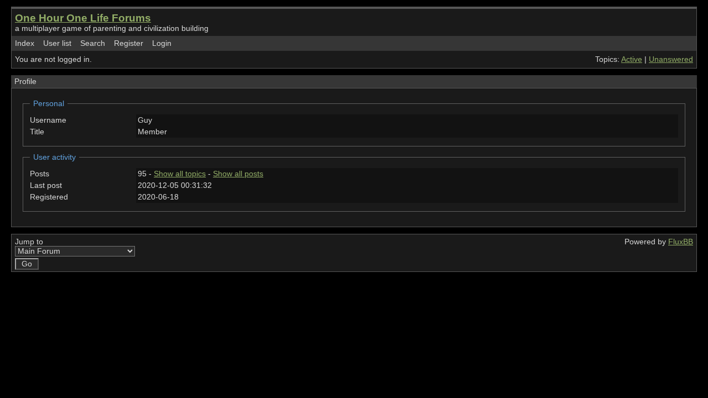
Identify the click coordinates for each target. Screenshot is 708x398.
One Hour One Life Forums (83, 18)
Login (161, 43)
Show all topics (180, 174)
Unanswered (671, 59)
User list (57, 43)
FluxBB (680, 242)
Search (92, 43)
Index (24, 43)
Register (128, 43)
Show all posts (238, 174)
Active (631, 59)
